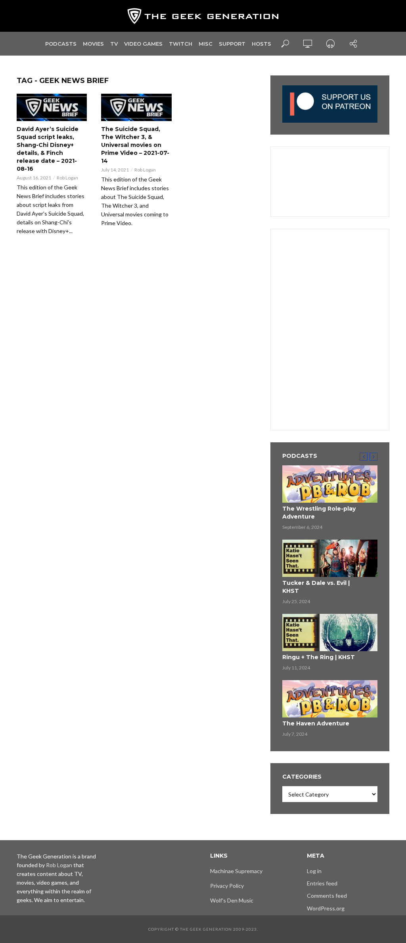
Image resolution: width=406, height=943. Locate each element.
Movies (93, 43)
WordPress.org (326, 908)
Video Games (143, 43)
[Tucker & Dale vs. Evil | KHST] (329, 558)
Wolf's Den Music (231, 900)
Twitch (180, 43)
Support (232, 43)
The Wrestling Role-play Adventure (319, 512)
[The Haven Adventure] (329, 698)
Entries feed (322, 883)
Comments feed (327, 895)
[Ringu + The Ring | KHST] (329, 632)
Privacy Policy (227, 885)
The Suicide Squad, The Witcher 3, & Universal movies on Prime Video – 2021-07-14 (135, 144)
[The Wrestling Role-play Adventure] (329, 484)
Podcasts (61, 43)
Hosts (261, 43)
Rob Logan (67, 178)
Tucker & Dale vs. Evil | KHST (316, 586)
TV (114, 43)
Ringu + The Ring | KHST (318, 657)
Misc (206, 43)
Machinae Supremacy (236, 871)
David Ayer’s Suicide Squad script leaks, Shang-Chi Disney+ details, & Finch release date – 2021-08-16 (48, 148)
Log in (314, 871)
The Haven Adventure (315, 723)
